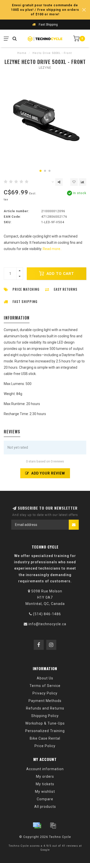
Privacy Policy (45, 693)
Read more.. (52, 249)
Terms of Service (45, 686)
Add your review (47, 473)
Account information (45, 769)
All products (45, 807)
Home (21, 53)
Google (45, 849)
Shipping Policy (45, 716)
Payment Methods (45, 701)
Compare (45, 799)
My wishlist (45, 792)
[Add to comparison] (82, 182)
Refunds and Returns (45, 708)
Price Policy (45, 746)
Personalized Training (45, 731)
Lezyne (45, 67)
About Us (45, 678)
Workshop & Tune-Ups (45, 723)
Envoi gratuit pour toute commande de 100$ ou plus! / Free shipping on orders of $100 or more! (45, 9)
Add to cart (59, 273)
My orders (45, 776)
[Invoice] (53, 825)
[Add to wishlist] (74, 182)
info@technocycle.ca (47, 624)
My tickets (45, 784)
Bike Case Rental (45, 738)
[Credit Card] (37, 825)
